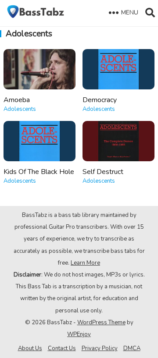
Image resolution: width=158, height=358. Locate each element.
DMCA (131, 348)
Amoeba (17, 100)
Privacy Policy (100, 348)
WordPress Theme (101, 322)
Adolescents (20, 109)
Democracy (100, 100)
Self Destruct (103, 172)
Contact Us (62, 348)
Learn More (85, 263)
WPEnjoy (79, 334)
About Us (30, 348)
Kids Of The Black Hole (39, 172)
